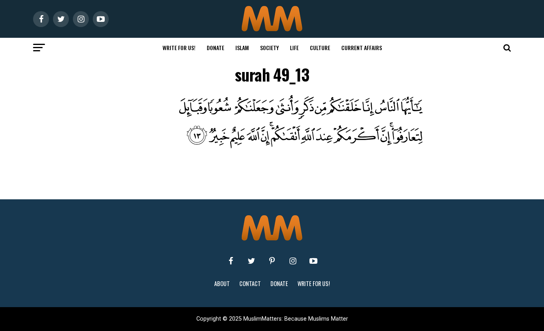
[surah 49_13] (288, 146)
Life (294, 47)
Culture (320, 47)
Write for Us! (179, 47)
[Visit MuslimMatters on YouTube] (313, 261)
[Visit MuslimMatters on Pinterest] (272, 261)
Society (269, 47)
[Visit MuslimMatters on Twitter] (251, 261)
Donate (215, 47)
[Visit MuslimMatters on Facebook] (231, 261)
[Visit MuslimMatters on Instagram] (293, 261)
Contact (250, 283)
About (222, 283)
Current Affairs (361, 47)
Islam (242, 47)
